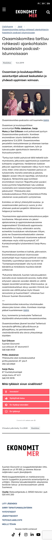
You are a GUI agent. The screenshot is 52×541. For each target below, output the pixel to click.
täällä (46, 120)
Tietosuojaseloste (12, 520)
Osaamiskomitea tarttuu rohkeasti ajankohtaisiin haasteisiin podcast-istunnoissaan (25, 31)
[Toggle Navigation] (5, 14)
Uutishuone (7, 26)
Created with (25, 420)
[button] (26, 391)
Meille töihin (9, 524)
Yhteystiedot (9, 512)
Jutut (20, 26)
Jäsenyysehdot (10, 516)
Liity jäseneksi (9, 503)
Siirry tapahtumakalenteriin (17, 507)
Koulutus (7, 63)
